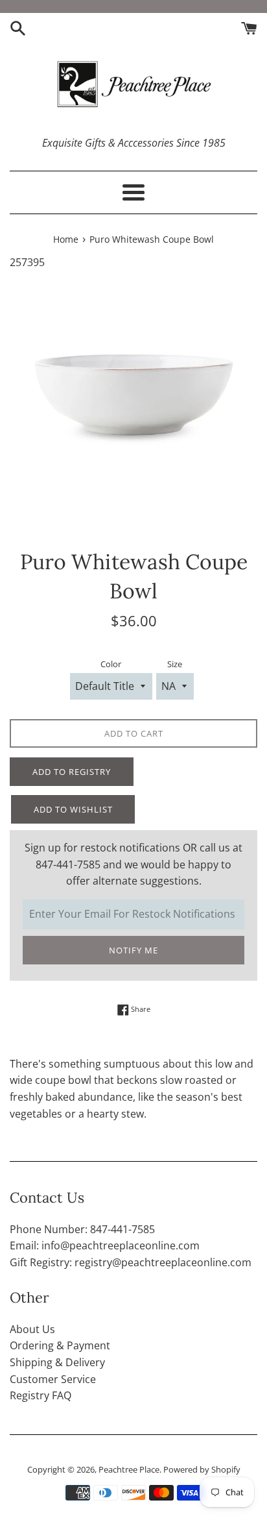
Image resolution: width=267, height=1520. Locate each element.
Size (174, 664)
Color (110, 664)
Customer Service (53, 1379)
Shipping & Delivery (57, 1362)
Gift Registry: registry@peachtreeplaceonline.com (130, 1262)
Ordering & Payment (60, 1345)
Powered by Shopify (201, 1469)
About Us (32, 1329)
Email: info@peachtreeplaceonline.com (105, 1245)
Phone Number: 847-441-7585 (82, 1229)
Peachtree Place (129, 1469)
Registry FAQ (40, 1395)
